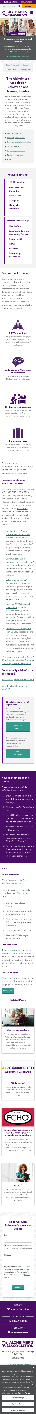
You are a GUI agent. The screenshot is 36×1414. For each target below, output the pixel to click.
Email (6, 1235)
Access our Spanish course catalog (18, 679)
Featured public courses (16, 138)
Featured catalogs (14, 133)
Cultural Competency (16, 579)
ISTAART (13, 243)
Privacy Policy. (24, 1393)
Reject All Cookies (18, 1404)
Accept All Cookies (18, 1410)
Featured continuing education (19, 142)
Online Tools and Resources (26, 65)
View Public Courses (19, 56)
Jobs (5, 1364)
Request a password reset (14, 950)
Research (13, 248)
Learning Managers (18, 753)
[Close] (33, 1367)
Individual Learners (18, 726)
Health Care (15, 226)
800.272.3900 (26, 2)
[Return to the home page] (14, 13)
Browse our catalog (15, 795)
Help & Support (16, 65)
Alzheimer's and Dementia (16, 189)
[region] (18, 1389)
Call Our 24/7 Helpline (12, 2)
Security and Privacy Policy (20, 1364)
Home (8, 65)
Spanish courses (13, 146)
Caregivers (14, 200)
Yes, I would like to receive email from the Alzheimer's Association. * (19, 1248)
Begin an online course (16, 155)
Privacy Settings (18, 1398)
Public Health (15, 239)
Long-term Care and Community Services (19, 232)
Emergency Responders (14, 255)
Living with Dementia (14, 207)
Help (9, 159)
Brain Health (15, 195)
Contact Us (7, 990)
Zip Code (7, 1255)
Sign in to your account (16, 151)
